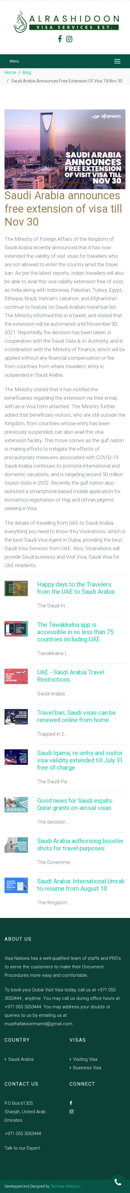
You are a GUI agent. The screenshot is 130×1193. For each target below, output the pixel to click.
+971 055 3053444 (23, 1133)
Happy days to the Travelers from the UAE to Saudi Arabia (76, 588)
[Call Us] (117, 1182)
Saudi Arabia (21, 1059)
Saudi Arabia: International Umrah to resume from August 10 (81, 885)
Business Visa (87, 1067)
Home (10, 72)
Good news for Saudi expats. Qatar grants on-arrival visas (75, 804)
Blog (27, 72)
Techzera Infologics (65, 1186)
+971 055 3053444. (23, 1007)
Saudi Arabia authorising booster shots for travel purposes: (80, 844)
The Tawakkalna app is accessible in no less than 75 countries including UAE (75, 632)
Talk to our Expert (22, 1148)
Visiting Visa (85, 1059)
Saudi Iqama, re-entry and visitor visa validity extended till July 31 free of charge (80, 760)
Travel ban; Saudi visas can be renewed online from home (76, 716)
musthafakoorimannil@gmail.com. (39, 1024)
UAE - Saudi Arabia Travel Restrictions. (70, 676)
